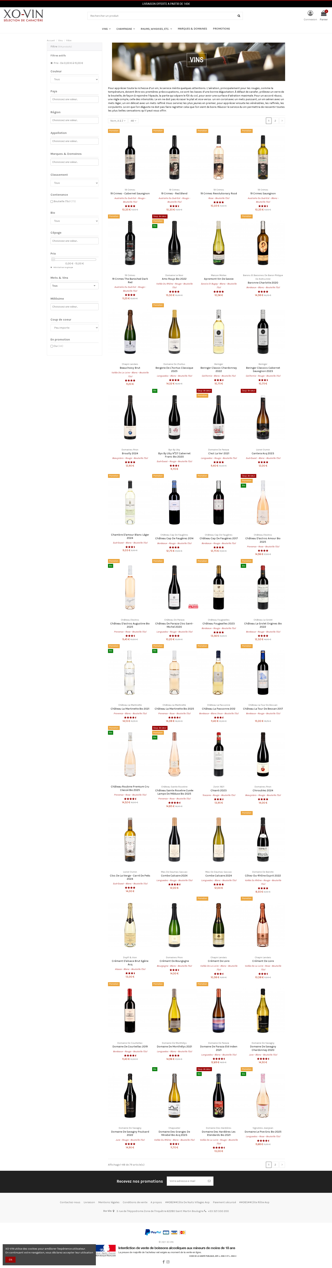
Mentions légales (109, 1202)
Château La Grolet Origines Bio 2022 (263, 625)
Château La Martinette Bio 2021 (130, 708)
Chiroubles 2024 (263, 790)
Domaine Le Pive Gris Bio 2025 (263, 1131)
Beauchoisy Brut (130, 367)
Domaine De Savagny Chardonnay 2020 (263, 1048)
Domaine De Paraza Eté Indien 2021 (218, 1048)
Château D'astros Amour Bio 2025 (263, 540)
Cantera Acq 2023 (263, 453)
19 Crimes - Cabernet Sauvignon (130, 193)
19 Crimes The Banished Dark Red (130, 280)
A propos (156, 1202)
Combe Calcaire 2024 (174, 875)
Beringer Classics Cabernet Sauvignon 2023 (263, 369)
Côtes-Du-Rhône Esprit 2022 (263, 875)
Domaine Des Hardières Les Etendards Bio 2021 (219, 1133)
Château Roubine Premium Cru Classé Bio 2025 (130, 788)
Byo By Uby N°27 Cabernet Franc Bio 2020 (174, 455)
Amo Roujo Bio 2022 (174, 278)
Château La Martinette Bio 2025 (174, 708)
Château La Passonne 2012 (218, 708)
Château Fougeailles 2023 (219, 623)
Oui (58, 346)
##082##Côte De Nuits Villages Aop (187, 1202)
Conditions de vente (135, 1202)
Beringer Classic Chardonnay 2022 (218, 369)
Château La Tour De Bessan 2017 (263, 708)
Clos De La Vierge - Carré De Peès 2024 (130, 877)
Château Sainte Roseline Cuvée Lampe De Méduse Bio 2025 (174, 792)
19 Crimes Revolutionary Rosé (219, 193)
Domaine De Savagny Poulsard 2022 (130, 1133)
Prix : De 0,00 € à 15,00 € (68, 63)
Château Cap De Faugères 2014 (174, 538)
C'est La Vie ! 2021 (218, 453)
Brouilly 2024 (130, 453)
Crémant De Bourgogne (174, 961)
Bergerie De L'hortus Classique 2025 (174, 369)
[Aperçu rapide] (130, 184)
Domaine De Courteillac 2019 (130, 1046)
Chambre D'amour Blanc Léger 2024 (130, 536)
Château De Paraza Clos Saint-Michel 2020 (174, 625)
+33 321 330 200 (218, 1211)
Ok (10, 1259)
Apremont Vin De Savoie (218, 278)
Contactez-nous (70, 1202)
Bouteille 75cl (65, 201)
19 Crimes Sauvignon (263, 193)
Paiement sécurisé (224, 1202)
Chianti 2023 (219, 790)
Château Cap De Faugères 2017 (219, 538)
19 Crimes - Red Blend (174, 193)
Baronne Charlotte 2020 (263, 282)
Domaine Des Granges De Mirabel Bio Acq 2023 (174, 1133)
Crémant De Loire (218, 961)
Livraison (89, 1202)
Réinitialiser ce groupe (63, 267)
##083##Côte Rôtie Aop (254, 1202)
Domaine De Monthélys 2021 (174, 1046)
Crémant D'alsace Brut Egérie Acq (130, 962)
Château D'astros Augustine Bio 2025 (130, 625)
